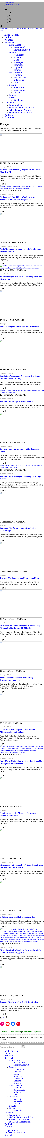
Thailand (18, 1087)
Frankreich (19, 1069)
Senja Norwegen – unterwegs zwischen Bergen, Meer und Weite (20, 249)
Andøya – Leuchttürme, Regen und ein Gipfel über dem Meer (20, 169)
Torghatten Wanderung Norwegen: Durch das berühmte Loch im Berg (20, 376)
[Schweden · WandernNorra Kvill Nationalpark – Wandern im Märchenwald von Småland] (21, 721)
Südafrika (18, 1110)
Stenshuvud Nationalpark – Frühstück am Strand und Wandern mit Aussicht (21, 864)
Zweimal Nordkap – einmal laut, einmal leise (19, 577)
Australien (18, 1099)
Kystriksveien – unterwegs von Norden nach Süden (19, 448)
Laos (16, 1094)
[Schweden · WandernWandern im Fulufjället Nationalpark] (22, 393)
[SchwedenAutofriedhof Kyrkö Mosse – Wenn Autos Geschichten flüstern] (21, 804)
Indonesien (19, 1092)
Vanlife (8, 1053)
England (17, 1081)
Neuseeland (19, 1101)
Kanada (12, 1106)
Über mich (9, 1126)
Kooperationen (9, 2)
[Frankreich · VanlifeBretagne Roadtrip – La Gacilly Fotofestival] (21, 993)
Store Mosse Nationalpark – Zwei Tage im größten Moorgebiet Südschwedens (22, 761)
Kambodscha (19, 1090)
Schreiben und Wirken (19, 1119)
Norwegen (18, 1076)
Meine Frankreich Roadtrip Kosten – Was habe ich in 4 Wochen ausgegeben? (21, 950)
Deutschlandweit (21, 1065)
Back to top (5, 1044)
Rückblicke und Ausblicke (21, 1117)
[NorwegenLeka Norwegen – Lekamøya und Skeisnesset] (21, 318)
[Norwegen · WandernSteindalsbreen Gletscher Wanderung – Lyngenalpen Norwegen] (21, 669)
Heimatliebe (14, 1060)
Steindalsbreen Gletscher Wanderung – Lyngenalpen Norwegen (17, 677)
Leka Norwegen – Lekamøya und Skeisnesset (19, 325)
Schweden (18, 1078)
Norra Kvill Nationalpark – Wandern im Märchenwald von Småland (17, 729)
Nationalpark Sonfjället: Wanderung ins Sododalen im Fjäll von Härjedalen (17, 197)
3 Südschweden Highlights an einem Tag (17, 915)
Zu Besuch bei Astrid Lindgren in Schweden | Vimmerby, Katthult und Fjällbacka (20, 625)
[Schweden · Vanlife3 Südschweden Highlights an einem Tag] (21, 908)
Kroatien (18, 1072)
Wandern (9, 1056)
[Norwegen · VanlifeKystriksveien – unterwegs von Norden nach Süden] (21, 440)
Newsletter (8, 6)
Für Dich (8, 1124)
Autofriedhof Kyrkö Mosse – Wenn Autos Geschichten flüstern (18, 813)
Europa (12, 1067)
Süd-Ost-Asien (15, 1085)
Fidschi (17, 1103)
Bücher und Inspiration (19, 1122)
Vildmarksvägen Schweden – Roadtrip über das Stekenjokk (21, 276)
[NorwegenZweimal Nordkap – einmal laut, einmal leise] (21, 569)
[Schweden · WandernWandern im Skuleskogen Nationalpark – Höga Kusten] (22, 468)
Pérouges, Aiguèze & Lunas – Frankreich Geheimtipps (18, 528)
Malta (16, 1074)
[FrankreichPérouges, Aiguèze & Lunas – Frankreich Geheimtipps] (21, 520)
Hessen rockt (20, 1062)
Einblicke (9, 1113)
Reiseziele (9, 1058)
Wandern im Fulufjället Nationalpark (16, 400)
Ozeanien (13, 1097)
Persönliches (15, 1115)
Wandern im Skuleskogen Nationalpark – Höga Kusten (20, 476)
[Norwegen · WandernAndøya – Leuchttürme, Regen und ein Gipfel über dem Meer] (21, 161)
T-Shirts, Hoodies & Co (12, 4)
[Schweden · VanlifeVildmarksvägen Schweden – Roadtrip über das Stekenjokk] (22, 268)
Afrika (12, 1108)
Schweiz (17, 1083)
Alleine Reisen (11, 1051)
